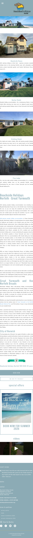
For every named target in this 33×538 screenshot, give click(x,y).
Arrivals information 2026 (8, 518)
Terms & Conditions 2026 (8, 515)
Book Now (16, 373)
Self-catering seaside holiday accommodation (11, 218)
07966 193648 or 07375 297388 (9, 500)
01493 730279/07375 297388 (8, 497)
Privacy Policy (5, 510)
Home (2, 513)
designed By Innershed (16, 535)
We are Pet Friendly (16, 379)
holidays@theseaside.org (7, 502)
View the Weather (8, 522)
